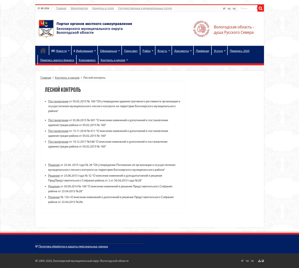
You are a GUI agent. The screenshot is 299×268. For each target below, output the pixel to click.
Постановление (58, 101)
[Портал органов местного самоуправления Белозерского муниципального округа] (150, 28)
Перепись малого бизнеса (57, 60)
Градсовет (131, 51)
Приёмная (202, 51)
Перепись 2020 (239, 51)
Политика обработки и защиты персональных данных (73, 246)
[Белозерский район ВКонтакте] (229, 8)
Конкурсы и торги (103, 8)
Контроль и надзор (113, 60)
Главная (61, 8)
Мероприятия (79, 8)
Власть (162, 51)
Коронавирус (87, 60)
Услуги (218, 51)
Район (146, 51)
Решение (54, 165)
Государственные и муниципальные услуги (145, 8)
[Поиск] (260, 8)
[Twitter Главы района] (224, 8)
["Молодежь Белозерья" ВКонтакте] (234, 8)
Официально (108, 51)
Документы (181, 51)
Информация (84, 51)
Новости (61, 51)
